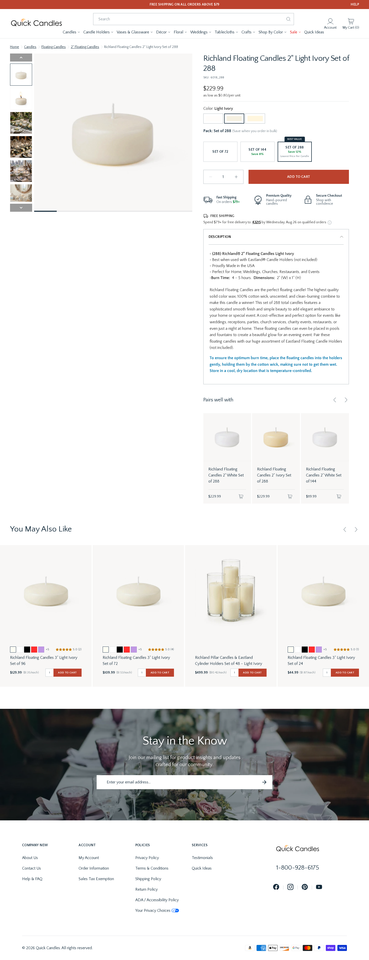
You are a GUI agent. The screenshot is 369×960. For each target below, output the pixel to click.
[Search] (288, 19)
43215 (256, 222)
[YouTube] (319, 887)
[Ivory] (255, 119)
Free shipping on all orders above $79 (185, 5)
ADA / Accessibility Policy (157, 900)
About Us (30, 858)
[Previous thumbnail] (21, 58)
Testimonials (202, 858)
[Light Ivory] (234, 119)
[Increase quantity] (236, 177)
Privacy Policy (147, 858)
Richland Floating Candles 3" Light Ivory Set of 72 (136, 660)
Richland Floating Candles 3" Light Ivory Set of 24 (321, 660)
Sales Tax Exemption (96, 879)
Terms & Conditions (151, 868)
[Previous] (335, 400)
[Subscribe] (264, 782)
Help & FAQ (32, 879)
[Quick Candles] (36, 23)
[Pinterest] (305, 887)
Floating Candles (53, 47)
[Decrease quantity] (211, 177)
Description (220, 237)
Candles (30, 47)
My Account (89, 858)
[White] (213, 119)
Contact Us (31, 868)
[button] (71, 32)
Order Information (94, 868)
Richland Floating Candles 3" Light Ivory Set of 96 (43, 660)
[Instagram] (290, 887)
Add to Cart (298, 177)
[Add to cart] (241, 497)
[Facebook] (276, 887)
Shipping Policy (148, 879)
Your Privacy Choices (152, 910)
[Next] (346, 400)
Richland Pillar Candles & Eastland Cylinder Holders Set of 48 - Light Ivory (228, 660)
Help (355, 5)
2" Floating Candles (85, 47)
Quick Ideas (202, 868)
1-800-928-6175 (297, 868)
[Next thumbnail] (21, 208)
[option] (13, 650)
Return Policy (146, 889)
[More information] (330, 223)
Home (14, 47)
